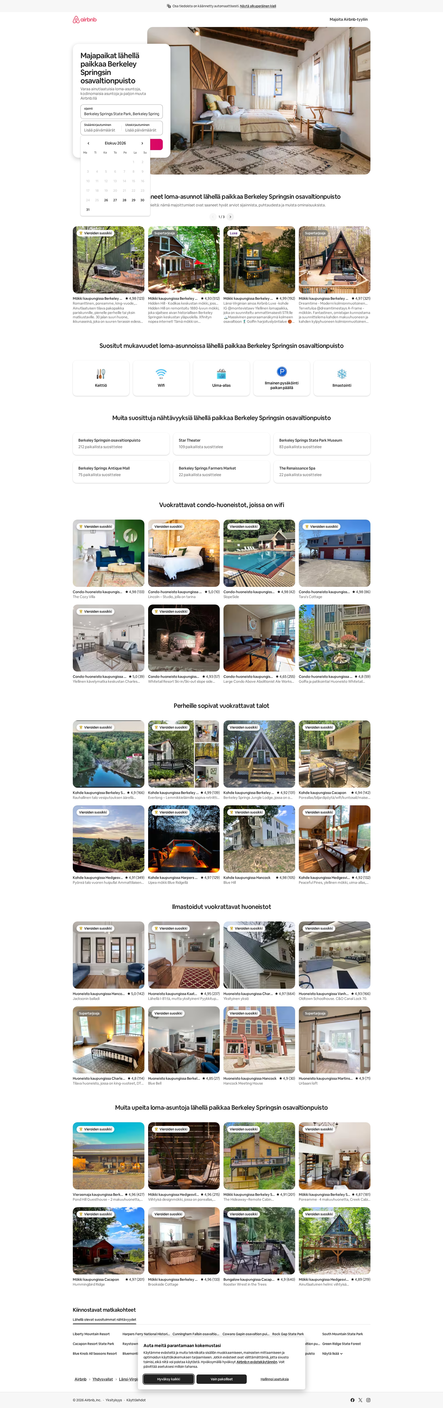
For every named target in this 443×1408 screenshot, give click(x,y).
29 (133, 200)
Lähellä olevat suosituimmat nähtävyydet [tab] (104, 1319)
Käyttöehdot (136, 1400)
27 (115, 200)
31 (88, 210)
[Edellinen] (213, 217)
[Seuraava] (230, 217)
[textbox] (101, 130)
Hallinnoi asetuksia (274, 1379)
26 (106, 200)
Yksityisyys (114, 1400)
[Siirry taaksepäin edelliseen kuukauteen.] (88, 143)
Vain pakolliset (221, 1379)
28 (124, 200)
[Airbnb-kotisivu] (85, 19)
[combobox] (121, 114)
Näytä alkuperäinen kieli (258, 6)
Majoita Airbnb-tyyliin (349, 19)
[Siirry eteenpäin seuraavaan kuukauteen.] (142, 143)
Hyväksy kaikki (168, 1379)
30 (142, 200)
